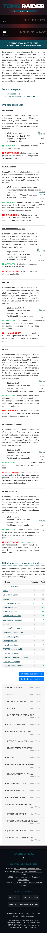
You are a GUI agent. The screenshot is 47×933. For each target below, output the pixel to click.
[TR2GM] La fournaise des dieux (15, 657)
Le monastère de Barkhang (13, 628)
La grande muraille (10, 586)
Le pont (6, 624)
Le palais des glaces (11, 637)
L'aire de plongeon (10, 607)
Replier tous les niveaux (33, 679)
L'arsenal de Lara (13, 94)
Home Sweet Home (10, 645)
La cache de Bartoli (10, 595)
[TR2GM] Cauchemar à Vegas (14, 666)
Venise (5, 591)
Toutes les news (28, 916)
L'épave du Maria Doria (12, 616)
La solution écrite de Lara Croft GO (27, 869)
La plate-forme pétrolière (12, 603)
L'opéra (6, 599)
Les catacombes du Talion (13, 632)
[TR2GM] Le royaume (11, 662)
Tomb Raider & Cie (13, 914)
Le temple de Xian (10, 641)
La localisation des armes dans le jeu (21, 96)
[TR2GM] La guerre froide (13, 649)
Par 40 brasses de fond (12, 612)
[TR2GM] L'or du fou (11, 653)
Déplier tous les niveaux (33, 674)
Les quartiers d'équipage (12, 620)
